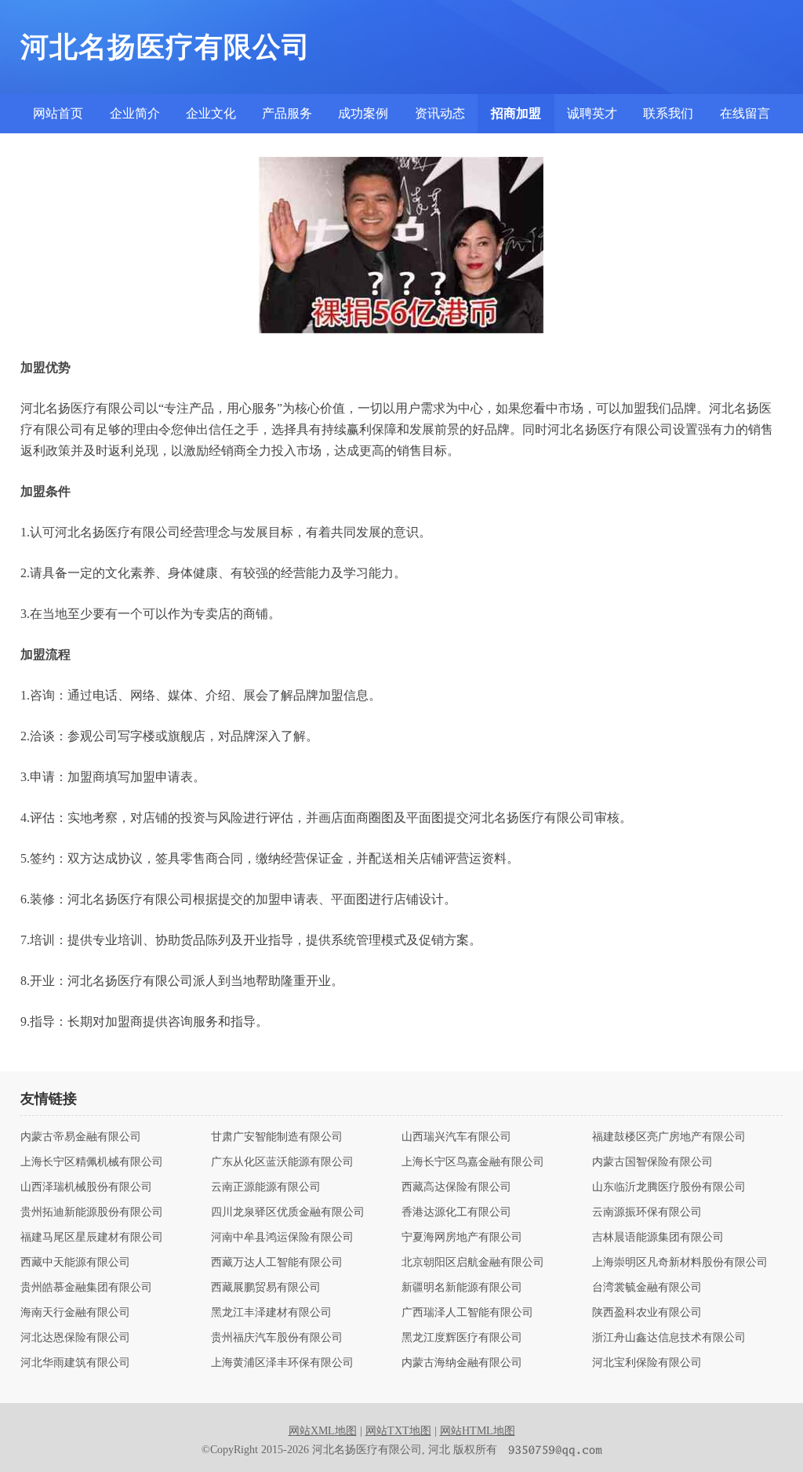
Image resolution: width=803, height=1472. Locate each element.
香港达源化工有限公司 (456, 1212)
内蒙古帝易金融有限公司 (80, 1137)
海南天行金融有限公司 (75, 1312)
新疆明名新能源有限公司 (462, 1287)
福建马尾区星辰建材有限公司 (91, 1237)
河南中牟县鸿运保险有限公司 (282, 1237)
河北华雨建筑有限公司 (75, 1363)
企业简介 (135, 113)
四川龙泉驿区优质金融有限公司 (288, 1212)
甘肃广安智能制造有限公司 (277, 1137)
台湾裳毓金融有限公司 (647, 1287)
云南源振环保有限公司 (647, 1212)
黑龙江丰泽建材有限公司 (271, 1312)
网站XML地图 (323, 1431)
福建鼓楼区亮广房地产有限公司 (669, 1137)
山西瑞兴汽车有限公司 (456, 1137)
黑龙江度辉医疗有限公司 (462, 1337)
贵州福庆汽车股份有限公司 (277, 1337)
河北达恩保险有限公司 (75, 1337)
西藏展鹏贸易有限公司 (266, 1287)
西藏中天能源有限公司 (75, 1262)
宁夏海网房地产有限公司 (462, 1237)
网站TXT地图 (398, 1431)
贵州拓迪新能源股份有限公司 (91, 1212)
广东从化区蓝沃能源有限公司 (282, 1162)
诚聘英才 (592, 113)
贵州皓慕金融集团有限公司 (86, 1287)
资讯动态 (440, 113)
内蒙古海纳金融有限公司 (462, 1363)
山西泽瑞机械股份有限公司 (86, 1187)
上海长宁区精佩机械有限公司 (91, 1162)
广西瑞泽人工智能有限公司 (467, 1312)
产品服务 (287, 113)
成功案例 (363, 113)
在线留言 (745, 113)
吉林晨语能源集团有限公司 (658, 1237)
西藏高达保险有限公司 (456, 1187)
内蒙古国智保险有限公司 (652, 1162)
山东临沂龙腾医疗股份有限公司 (669, 1187)
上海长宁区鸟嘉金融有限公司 (473, 1162)
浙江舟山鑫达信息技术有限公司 (669, 1337)
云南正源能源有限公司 (266, 1187)
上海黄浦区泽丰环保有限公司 (282, 1363)
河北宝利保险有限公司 (647, 1363)
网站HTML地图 (477, 1431)
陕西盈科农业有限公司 (647, 1312)
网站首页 (58, 113)
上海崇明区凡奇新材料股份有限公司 (680, 1262)
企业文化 (211, 113)
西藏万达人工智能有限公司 (277, 1262)
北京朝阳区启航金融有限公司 (473, 1262)
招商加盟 (516, 113)
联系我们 (668, 113)
